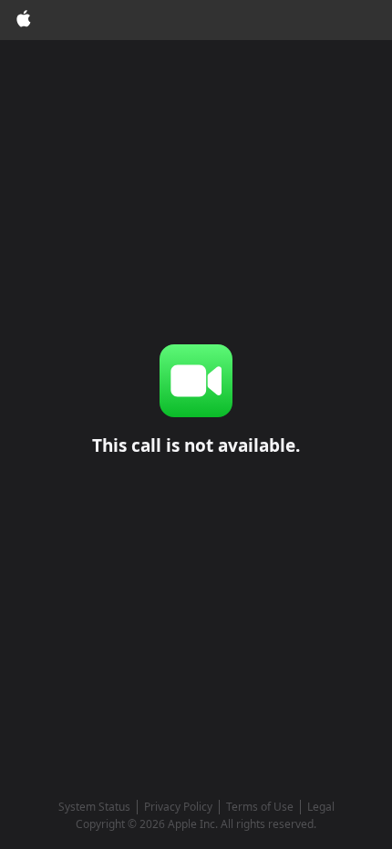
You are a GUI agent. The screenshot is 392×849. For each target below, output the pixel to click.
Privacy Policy (178, 806)
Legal (321, 806)
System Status (94, 806)
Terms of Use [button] (260, 806)
